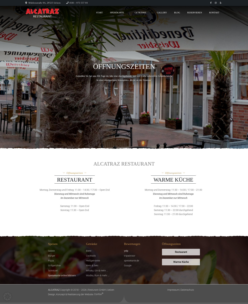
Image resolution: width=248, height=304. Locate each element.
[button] (7, 296)
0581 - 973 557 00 (79, 3)
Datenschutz (187, 289)
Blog (177, 12)
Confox (98, 294)
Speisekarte (117, 12)
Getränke (140, 12)
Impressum (173, 289)
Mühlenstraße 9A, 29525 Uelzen (45, 3)
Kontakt (214, 12)
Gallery (162, 12)
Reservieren (194, 12)
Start (99, 12)
